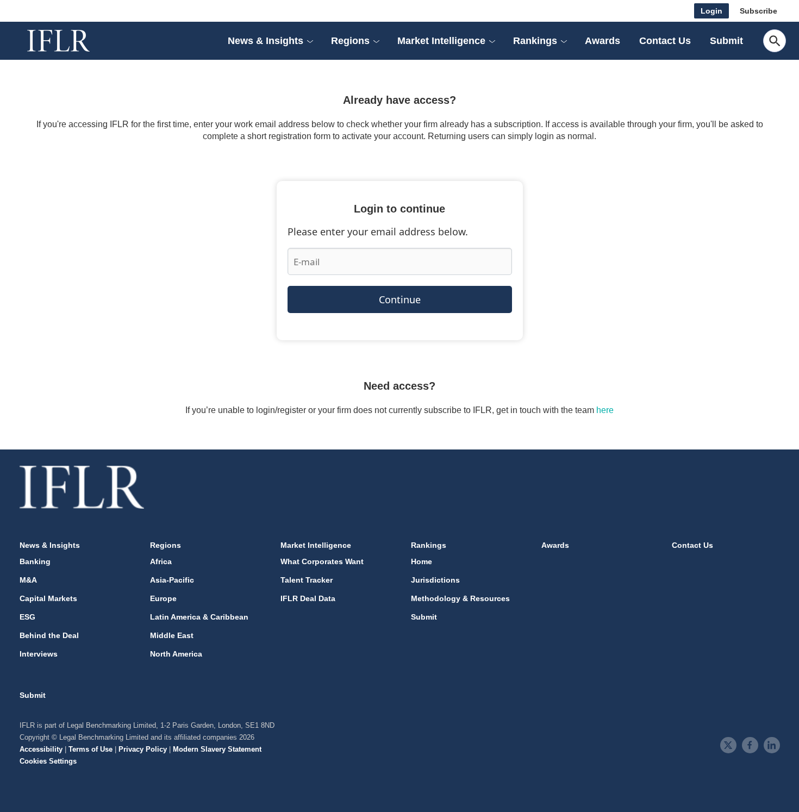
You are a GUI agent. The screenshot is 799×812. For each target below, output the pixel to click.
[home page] (70, 41)
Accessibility (41, 749)
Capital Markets (48, 598)
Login (711, 11)
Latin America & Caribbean (199, 617)
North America (176, 654)
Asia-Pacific (172, 580)
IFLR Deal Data (307, 598)
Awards (602, 40)
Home (421, 561)
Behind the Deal (49, 635)
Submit (726, 40)
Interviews (39, 654)
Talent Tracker (306, 580)
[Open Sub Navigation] (310, 40)
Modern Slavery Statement (217, 749)
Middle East (171, 635)
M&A (28, 580)
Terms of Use (90, 749)
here (605, 410)
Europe (163, 598)
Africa (161, 561)
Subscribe (758, 11)
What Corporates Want (322, 561)
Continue (400, 299)
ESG (27, 617)
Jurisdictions (435, 580)
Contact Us (665, 40)
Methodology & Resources (460, 598)
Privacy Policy (142, 749)
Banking (35, 561)
